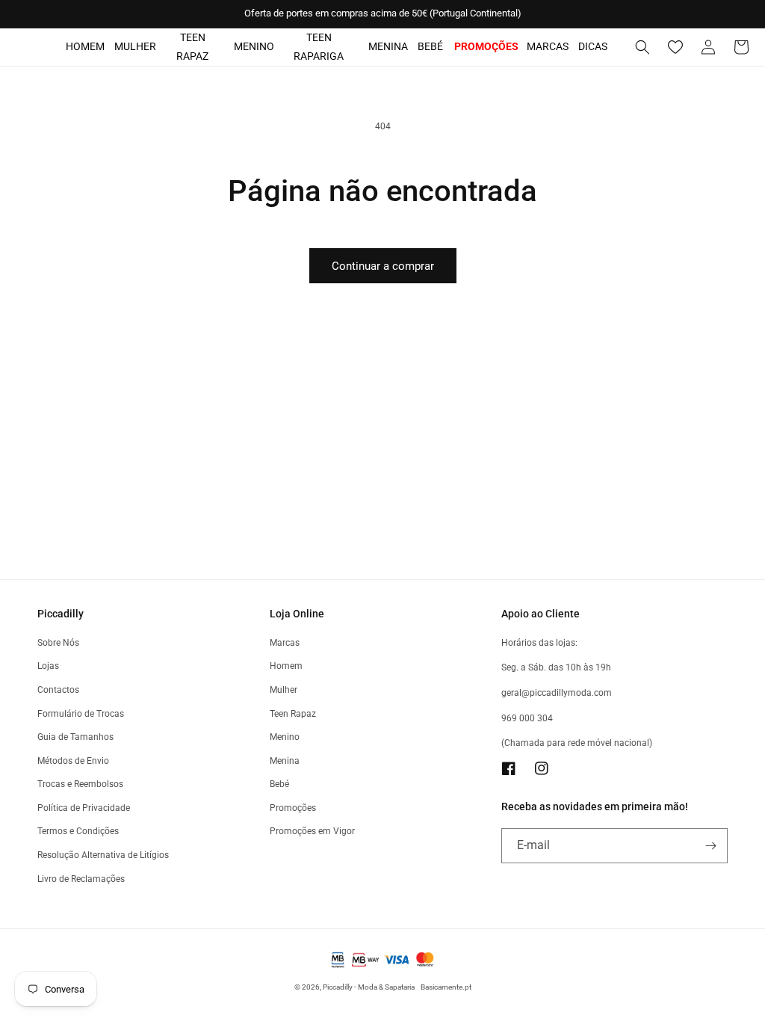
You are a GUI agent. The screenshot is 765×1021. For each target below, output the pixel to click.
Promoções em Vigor (312, 831)
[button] (642, 47)
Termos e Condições (78, 831)
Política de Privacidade (83, 808)
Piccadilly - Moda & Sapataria (369, 987)
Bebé (430, 46)
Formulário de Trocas (80, 714)
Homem (85, 46)
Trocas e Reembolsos (80, 784)
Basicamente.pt (446, 987)
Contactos (58, 690)
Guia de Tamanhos (75, 737)
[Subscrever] (710, 845)
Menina (388, 46)
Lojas (48, 666)
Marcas (548, 46)
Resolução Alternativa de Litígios (103, 855)
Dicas (592, 46)
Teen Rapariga (319, 46)
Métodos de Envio (73, 761)
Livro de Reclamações (81, 879)
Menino (254, 46)
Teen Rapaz (192, 46)
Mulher (135, 46)
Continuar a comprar (383, 266)
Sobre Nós (58, 643)
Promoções (293, 808)
